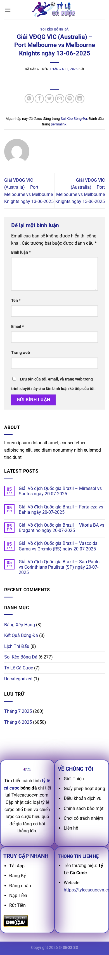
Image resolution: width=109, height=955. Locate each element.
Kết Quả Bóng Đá (21, 635)
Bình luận (20, 252)
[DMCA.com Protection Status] (15, 920)
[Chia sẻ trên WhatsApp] (29, 98)
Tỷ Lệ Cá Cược (18, 668)
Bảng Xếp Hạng (19, 624)
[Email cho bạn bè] (59, 98)
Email (17, 326)
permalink (59, 124)
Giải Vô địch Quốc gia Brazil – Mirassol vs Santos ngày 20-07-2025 (60, 491)
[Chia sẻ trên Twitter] (49, 98)
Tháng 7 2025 (18, 711)
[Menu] (7, 10)
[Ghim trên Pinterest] (69, 98)
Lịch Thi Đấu (16, 646)
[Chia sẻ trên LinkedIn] (79, 98)
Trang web (20, 352)
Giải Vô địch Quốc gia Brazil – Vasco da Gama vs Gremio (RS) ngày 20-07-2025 (58, 546)
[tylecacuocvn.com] (54, 10)
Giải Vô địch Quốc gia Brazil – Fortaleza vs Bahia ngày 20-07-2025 (61, 509)
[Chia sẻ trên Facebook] (39, 98)
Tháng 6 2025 (18, 722)
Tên (15, 300)
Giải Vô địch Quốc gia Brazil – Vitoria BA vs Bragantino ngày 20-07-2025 (61, 527)
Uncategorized (18, 678)
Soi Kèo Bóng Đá (54, 29)
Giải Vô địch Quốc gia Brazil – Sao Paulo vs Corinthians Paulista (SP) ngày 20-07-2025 (59, 567)
